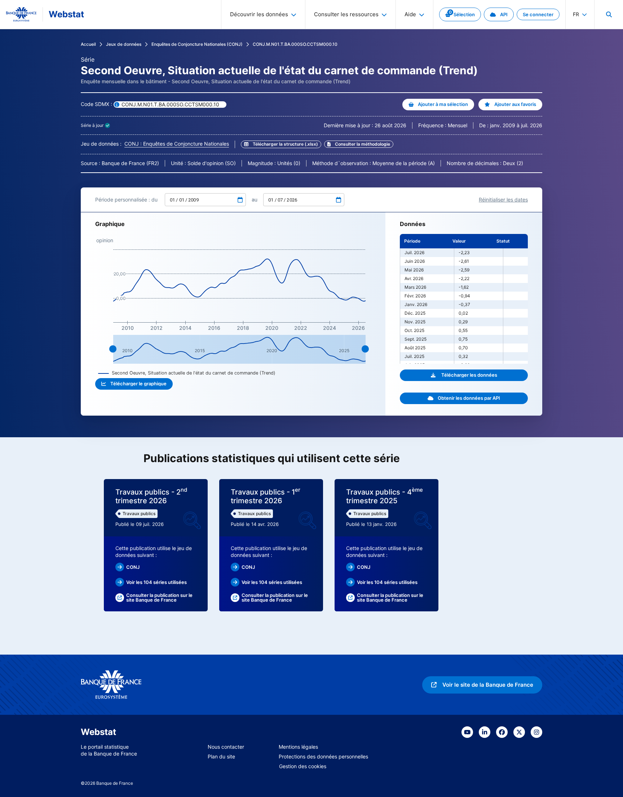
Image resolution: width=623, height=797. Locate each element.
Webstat (66, 14)
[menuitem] (608, 14)
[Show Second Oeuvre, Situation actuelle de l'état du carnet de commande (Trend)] (186, 373)
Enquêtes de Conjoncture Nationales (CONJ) (197, 44)
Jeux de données (123, 44)
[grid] (464, 299)
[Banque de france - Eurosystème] (21, 14)
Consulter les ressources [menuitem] (346, 14)
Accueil (88, 44)
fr (576, 14)
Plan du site (221, 756)
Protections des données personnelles (323, 756)
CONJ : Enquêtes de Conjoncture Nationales (176, 144)
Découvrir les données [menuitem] (259, 14)
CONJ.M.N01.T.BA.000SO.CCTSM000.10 (295, 44)
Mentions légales (298, 747)
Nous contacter (226, 747)
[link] (460, 14)
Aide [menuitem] (410, 14)
